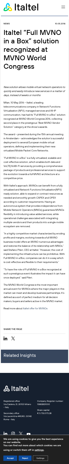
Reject (25, 458)
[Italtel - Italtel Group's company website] (21, 7)
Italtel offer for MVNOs (35, 308)
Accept (10, 458)
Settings (40, 458)
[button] (63, 7)
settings (39, 450)
